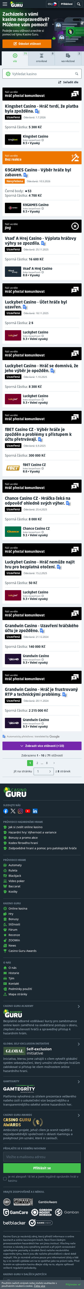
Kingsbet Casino (35, 136)
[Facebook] (5, 811)
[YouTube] (27, 811)
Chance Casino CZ (36, 528)
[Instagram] (20, 811)
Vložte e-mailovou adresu (22, 1154)
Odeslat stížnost (30, 44)
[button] (38, 111)
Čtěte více (39, 1286)
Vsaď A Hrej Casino (37, 268)
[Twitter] (13, 811)
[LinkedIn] (35, 811)
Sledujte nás (12, 805)
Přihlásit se (42, 1168)
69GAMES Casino (36, 205)
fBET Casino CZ (34, 465)
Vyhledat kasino (24, 74)
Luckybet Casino (35, 332)
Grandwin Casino (36, 656)
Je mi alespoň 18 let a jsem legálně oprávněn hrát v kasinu (43, 1179)
